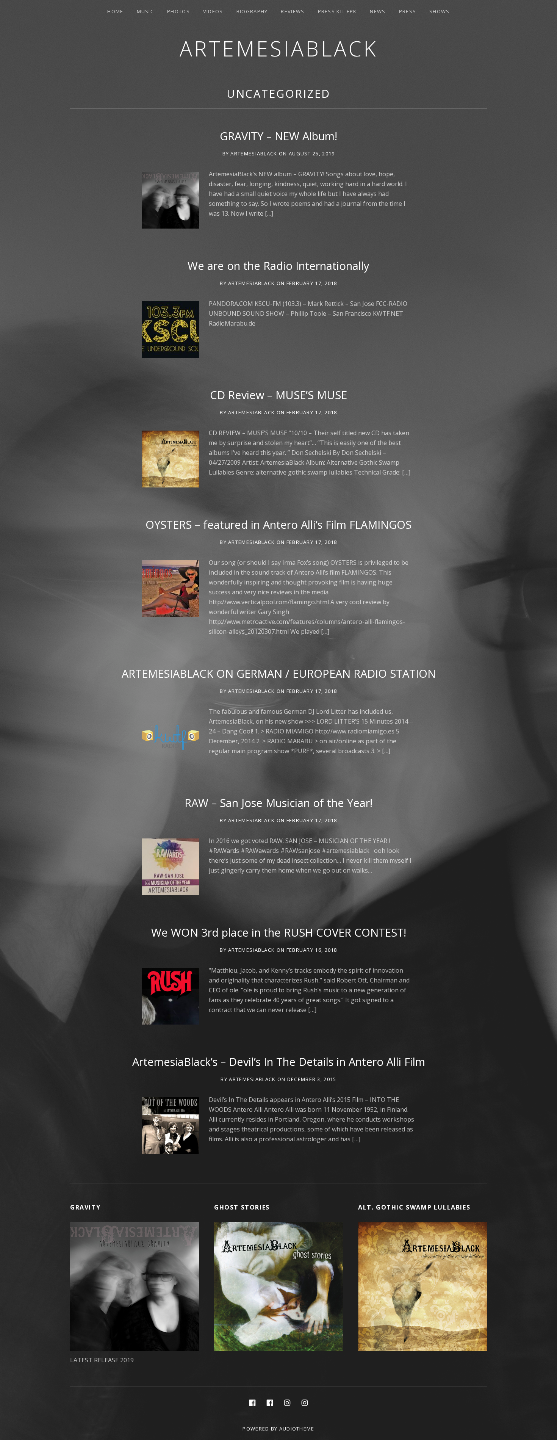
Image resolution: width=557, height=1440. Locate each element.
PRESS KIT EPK (337, 11)
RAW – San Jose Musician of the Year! (278, 802)
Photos (178, 11)
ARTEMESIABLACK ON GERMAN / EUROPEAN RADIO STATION (279, 673)
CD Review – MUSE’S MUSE (278, 394)
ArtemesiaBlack (279, 48)
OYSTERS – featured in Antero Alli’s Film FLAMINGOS (278, 524)
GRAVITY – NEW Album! (278, 135)
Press (407, 11)
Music (145, 11)
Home (115, 11)
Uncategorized (279, 93)
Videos (213, 11)
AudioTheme (296, 1428)
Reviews (292, 11)
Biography (252, 11)
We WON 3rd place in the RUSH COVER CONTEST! (278, 932)
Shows (439, 11)
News (377, 11)
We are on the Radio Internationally (278, 265)
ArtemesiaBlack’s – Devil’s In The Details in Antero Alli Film (278, 1061)
